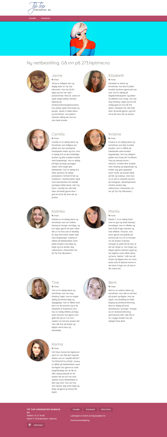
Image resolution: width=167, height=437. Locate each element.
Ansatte (32, 18)
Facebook (45, 18)
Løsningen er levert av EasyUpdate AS (88, 416)
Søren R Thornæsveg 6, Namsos (42, 419)
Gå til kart (38, 425)
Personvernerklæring (79, 420)
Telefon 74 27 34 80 (36, 415)
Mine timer (106, 409)
